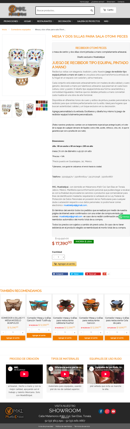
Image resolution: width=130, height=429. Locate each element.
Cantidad (57, 252)
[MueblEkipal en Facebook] (101, 411)
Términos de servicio (82, 426)
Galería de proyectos (88, 21)
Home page (84, 2)
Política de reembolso (64, 426)
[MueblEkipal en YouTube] (113, 411)
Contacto (121, 2)
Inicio (4, 29)
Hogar (27, 21)
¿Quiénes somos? (97, 2)
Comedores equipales (21, 29)
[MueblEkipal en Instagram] (107, 411)
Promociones (11, 21)
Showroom (111, 2)
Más (106, 21)
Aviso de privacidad (45, 426)
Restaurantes (44, 21)
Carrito (110, 10)
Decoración (64, 21)
